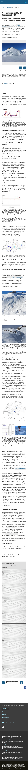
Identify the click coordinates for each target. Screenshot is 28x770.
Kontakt (4, 712)
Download (9, 83)
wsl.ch (3, 755)
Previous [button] (20, 68)
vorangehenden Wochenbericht (15, 277)
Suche (5, 2)
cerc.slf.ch (4, 744)
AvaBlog (3, 7)
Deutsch (4, 709)
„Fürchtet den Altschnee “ (11, 534)
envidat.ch (4, 751)
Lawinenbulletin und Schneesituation (17, 6)
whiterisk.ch (5, 735)
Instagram (13, 722)
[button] (25, 687)
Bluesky (10, 722)
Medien (4, 714)
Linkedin (6, 722)
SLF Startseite (5, 6)
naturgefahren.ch (6, 740)
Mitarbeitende (5, 717)
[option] (14, 62)
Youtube (3, 722)
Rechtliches (4, 720)
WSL (3, 727)
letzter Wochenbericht (20, 469)
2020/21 (9, 7)
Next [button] (24, 68)
